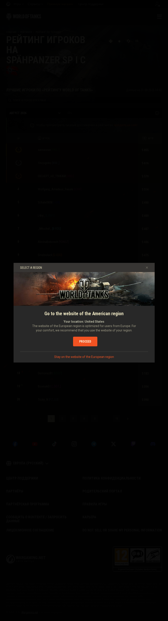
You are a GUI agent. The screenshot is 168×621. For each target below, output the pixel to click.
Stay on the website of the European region (84, 357)
